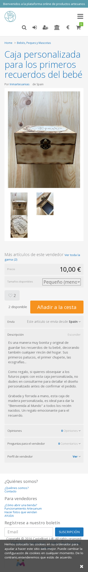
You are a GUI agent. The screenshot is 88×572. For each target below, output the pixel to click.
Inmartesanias (20, 84)
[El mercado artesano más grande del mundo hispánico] (11, 16)
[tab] (44, 321)
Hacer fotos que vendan (21, 512)
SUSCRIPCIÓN (69, 532)
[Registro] (45, 27)
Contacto (10, 491)
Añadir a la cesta (56, 307)
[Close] (81, 566)
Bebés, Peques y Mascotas (34, 43)
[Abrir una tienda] (57, 27)
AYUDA (9, 516)
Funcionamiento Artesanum (23, 508)
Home (8, 43)
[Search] (24, 27)
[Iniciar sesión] (34, 27)
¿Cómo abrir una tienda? (21, 505)
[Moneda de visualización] (68, 27)
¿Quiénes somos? (17, 488)
